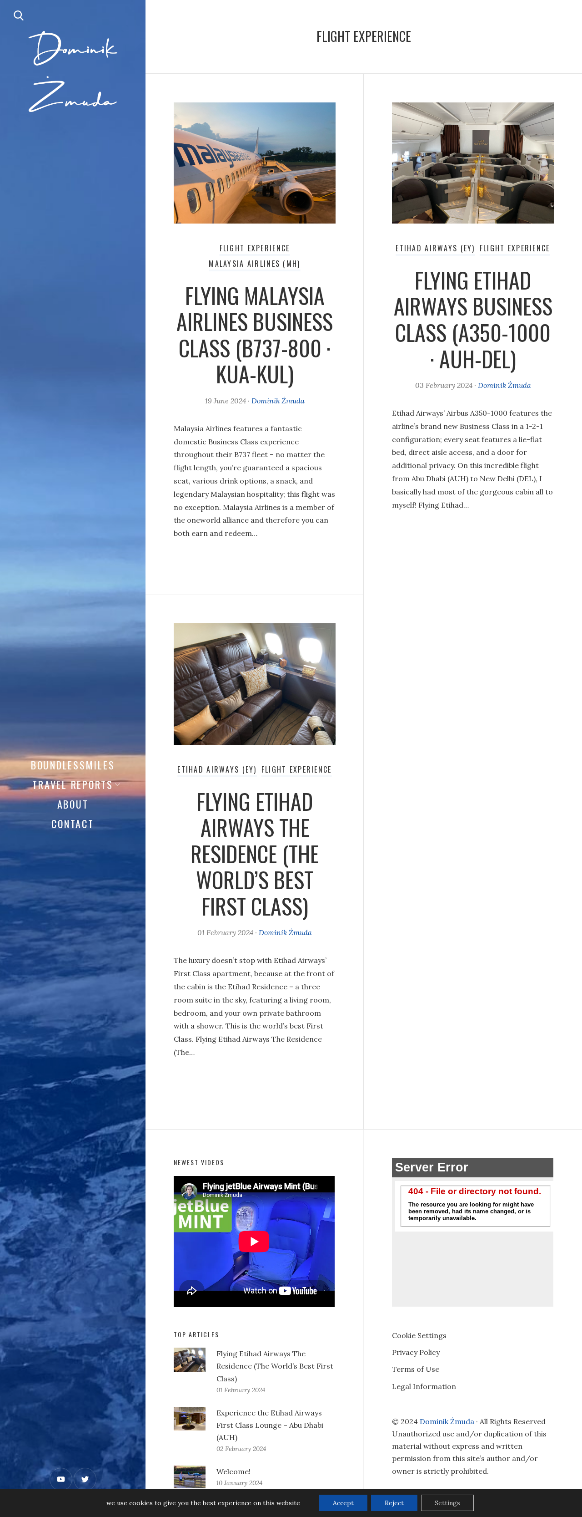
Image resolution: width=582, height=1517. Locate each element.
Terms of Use (415, 1369)
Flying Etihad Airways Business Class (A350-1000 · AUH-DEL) (473, 319)
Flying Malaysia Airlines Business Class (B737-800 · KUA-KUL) (254, 334)
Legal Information (424, 1386)
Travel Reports (72, 784)
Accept (343, 1503)
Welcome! (233, 1471)
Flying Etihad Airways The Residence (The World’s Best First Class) (255, 853)
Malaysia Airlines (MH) (254, 263)
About (73, 804)
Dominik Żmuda (278, 400)
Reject (394, 1503)
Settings (447, 1503)
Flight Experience (255, 248)
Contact (72, 823)
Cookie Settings (419, 1335)
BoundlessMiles (73, 765)
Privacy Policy (416, 1352)
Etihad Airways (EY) (435, 248)
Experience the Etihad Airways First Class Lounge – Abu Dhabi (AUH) (269, 1425)
